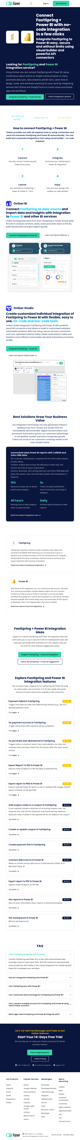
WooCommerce (30, 1092)
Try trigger (13, 712)
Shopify (61, 1094)
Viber (43, 1117)
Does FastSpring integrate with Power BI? (27, 954)
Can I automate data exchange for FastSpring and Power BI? (36, 995)
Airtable (27, 1099)
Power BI (27, 1103)
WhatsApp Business (48, 1088)
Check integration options (59, 96)
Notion (26, 1085)
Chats (8, 1092)
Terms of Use (56, 1135)
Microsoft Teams (47, 1110)
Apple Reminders (65, 1111)
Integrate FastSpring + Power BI (23, 348)
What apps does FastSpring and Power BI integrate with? (34, 1014)
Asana (26, 1119)
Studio (8, 1096)
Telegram (44, 1096)
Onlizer (8, 1103)
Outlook (27, 1112)
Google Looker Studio (29, 1107)
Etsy (60, 1114)
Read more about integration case (25, 515)
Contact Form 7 (65, 1121)
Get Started (61, 3)
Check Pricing (40, 1058)
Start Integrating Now (39, 1052)
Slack (43, 1106)
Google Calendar (30, 1088)
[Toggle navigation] (31, 3)
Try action (13, 819)
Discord (44, 1103)
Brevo (61, 1091)
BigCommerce (29, 1116)
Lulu (60, 1118)
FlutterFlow (63, 1104)
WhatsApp (45, 1085)
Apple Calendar (65, 1107)
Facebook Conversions (63, 1099)
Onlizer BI (9, 1088)
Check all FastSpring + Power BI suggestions (40, 661)
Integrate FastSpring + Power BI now (25, 97)
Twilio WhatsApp (47, 1092)
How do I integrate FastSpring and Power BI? (28, 977)
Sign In (46, 3)
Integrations (11, 1099)
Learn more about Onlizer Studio (22, 355)
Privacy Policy (69, 1135)
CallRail (61, 1087)
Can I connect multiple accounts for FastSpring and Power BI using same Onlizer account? (39, 1004)
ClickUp (26, 1096)
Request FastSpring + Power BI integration (39, 654)
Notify (8, 1085)
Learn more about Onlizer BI (56, 235)
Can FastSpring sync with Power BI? (24, 986)
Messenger (45, 1113)
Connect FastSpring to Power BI (23, 235)
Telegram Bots (46, 1099)
